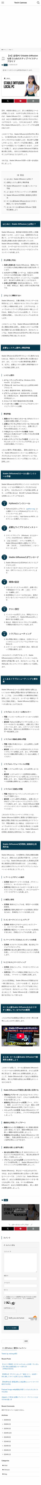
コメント (7, 1251)
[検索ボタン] (38, 2)
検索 (26, 1341)
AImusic (7, 1470)
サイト (6, 1290)
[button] (8, 101)
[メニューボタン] (2, 2)
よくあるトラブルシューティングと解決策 (22, 192)
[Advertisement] (20, 26)
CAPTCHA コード (9, 1308)
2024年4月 (7, 1446)
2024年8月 (7, 1437)
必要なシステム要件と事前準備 (18, 182)
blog (5, 1474)
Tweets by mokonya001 (9, 1354)
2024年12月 (8, 1433)
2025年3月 (7, 1428)
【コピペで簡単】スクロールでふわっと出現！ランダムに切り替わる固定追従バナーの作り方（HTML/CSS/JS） (20, 1366)
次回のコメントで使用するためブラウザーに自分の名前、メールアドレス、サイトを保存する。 (21, 1297)
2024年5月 (7, 1441)
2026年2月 (7, 1424)
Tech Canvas (20, 3)
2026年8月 (7, 1420)
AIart (5, 65)
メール (7, 1282)
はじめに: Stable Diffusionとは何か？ (20, 179)
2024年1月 (7, 1454)
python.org (31, 509)
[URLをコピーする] (33, 101)
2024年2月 (7, 1450)
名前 (6, 1275)
